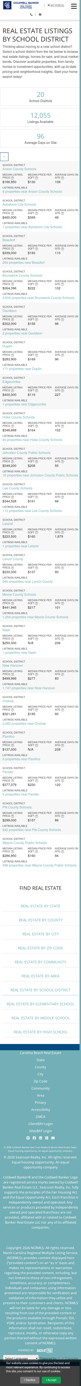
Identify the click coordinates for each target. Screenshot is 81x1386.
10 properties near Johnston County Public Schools (40, 475)
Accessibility (40, 1109)
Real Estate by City (40, 933)
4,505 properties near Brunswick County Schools (38, 297)
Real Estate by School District (40, 989)
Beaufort (8, 239)
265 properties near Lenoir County (27, 581)
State (41, 1060)
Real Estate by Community (40, 961)
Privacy (40, 1102)
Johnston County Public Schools (26, 452)
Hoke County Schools (18, 417)
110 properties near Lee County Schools (32, 510)
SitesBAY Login (40, 1131)
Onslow (8, 700)
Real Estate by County (41, 919)
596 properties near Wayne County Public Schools (39, 865)
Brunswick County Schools (22, 275)
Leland (7, 523)
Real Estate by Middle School (40, 1017)
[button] (74, 6)
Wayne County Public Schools (24, 842)
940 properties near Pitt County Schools (31, 829)
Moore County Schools (19, 594)
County (40, 1067)
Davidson (9, 310)
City (40, 1074)
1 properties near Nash (19, 652)
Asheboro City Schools (19, 204)
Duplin (7, 346)
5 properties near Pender (20, 794)
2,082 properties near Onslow (24, 723)
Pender (7, 771)
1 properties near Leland (20, 546)
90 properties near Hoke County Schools (32, 439)
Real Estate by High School (41, 1031)
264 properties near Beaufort (23, 262)
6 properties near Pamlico (21, 758)
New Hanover (12, 665)
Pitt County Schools (17, 807)
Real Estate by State (40, 905)
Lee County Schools (17, 488)
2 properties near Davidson (22, 333)
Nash (6, 629)
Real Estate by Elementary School (40, 1003)
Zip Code (40, 1081)
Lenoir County (12, 558)
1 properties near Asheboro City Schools (32, 226)
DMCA (40, 1116)
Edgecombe (11, 381)
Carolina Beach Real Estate (40, 1052)
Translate (71, 1358)
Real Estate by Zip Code (40, 947)
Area (40, 1095)
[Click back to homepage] (19, 4)
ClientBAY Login (40, 1123)
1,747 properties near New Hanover (28, 687)
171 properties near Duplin (22, 368)
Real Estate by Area (40, 975)
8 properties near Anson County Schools (32, 191)
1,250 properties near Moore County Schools (35, 616)
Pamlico (8, 736)
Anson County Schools (19, 168)
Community (40, 1088)
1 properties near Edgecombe (24, 404)
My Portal (57, 5)
